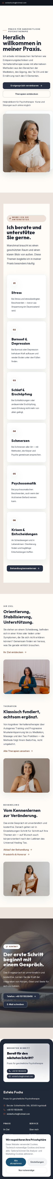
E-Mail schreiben (15, 1004)
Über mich (34, 1129)
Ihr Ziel (6, 1129)
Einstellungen (37, 1162)
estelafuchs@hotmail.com (18, 1114)
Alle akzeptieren (16, 1162)
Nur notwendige (26, 1170)
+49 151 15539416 (14, 1110)
